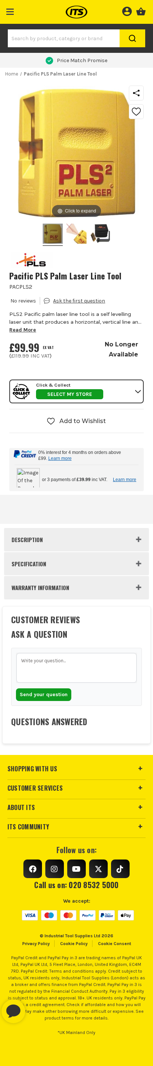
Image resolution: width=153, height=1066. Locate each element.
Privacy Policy (36, 943)
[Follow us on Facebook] (32, 868)
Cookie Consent (114, 943)
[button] (10, 10)
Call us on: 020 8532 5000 (76, 884)
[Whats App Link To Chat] (37, 1007)
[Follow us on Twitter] (98, 868)
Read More (22, 330)
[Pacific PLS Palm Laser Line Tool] (76, 235)
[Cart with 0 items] (141, 10)
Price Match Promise (82, 60)
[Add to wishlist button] (136, 111)
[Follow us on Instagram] (54, 868)
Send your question (44, 694)
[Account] (126, 10)
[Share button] (136, 93)
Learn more (60, 458)
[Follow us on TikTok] (120, 868)
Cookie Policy (74, 943)
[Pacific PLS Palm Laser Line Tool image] (53, 235)
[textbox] (76, 668)
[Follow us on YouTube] (76, 868)
